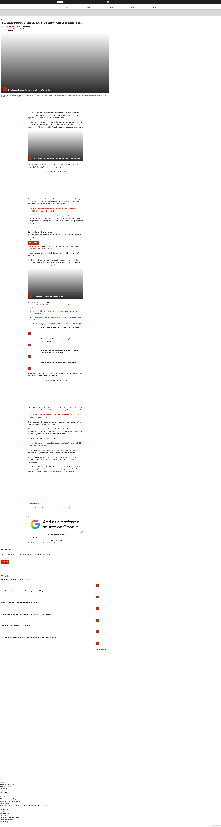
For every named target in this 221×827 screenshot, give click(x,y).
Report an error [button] (56, 540)
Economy (4, 19)
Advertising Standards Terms (9, 817)
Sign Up (5, 562)
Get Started (33, 243)
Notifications (4, 795)
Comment (34, 537)
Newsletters (4, 793)
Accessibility (4, 822)
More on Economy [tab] (34, 302)
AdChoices (217, 825)
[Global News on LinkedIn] (13, 780)
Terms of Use (4, 813)
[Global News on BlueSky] (92, 780)
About (2, 782)
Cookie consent (5, 803)
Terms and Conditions (35, 248)
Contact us (3, 788)
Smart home (4, 797)
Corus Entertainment (6, 820)
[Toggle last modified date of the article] (25, 29)
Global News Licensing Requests (10, 801)
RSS (1, 791)
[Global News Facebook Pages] (13, 767)
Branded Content (5, 786)
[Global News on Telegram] (66, 780)
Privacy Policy (51, 248)
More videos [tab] (45, 302)
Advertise (3, 815)
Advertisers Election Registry (9, 799)
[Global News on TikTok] (39, 780)
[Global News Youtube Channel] (66, 767)
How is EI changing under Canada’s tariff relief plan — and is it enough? (57, 324)
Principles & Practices (7, 784)
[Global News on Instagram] (92, 767)
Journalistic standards (56, 535)
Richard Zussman (14, 27)
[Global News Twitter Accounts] (39, 767)
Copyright (3, 811)
